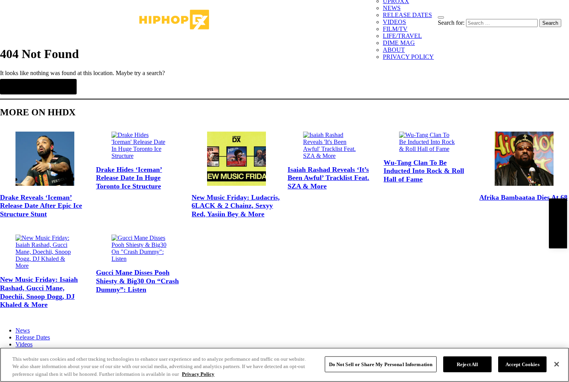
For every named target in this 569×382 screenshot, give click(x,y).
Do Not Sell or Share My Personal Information (381, 364)
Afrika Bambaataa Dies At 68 (523, 197)
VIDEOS (394, 22)
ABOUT (394, 49)
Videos (24, 344)
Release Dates (32, 337)
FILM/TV (395, 29)
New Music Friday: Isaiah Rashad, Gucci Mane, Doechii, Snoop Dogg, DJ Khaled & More (39, 292)
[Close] (556, 364)
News (22, 330)
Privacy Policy (198, 374)
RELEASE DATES (407, 15)
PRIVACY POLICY (408, 56)
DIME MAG (399, 42)
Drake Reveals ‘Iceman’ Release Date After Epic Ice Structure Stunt (41, 206)
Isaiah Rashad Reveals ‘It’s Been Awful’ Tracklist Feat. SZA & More (328, 178)
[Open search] (441, 17)
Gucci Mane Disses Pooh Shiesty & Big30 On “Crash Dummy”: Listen (137, 281)
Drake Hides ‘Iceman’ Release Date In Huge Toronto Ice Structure (129, 178)
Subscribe (558, 223)
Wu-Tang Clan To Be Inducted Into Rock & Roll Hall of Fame (424, 171)
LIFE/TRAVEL (402, 36)
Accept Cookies (523, 364)
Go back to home (38, 87)
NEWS (392, 8)
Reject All (467, 364)
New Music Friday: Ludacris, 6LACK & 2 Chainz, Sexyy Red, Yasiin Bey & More (236, 206)
